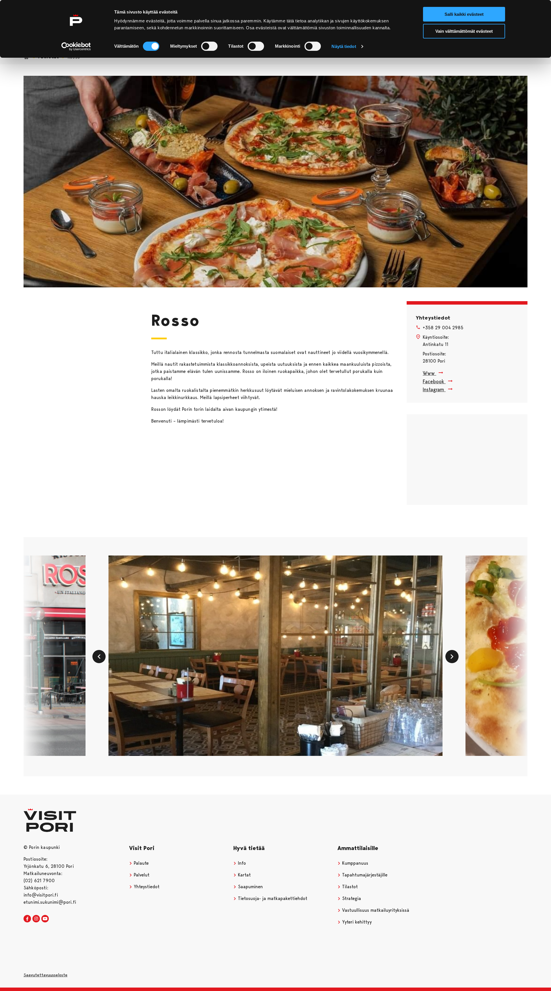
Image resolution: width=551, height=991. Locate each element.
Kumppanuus (354, 863)
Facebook (434, 381)
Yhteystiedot (146, 886)
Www (429, 373)
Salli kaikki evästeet (464, 14)
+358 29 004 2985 (443, 327)
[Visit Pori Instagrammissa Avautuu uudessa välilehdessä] (36, 919)
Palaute (140, 863)
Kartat (243, 875)
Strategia (351, 898)
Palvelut (141, 875)
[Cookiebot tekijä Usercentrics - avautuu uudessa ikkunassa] (76, 46)
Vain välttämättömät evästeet (464, 31)
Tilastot (349, 886)
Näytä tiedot (343, 46)
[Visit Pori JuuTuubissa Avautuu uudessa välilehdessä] (45, 919)
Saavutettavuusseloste (45, 975)
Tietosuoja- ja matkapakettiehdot (271, 898)
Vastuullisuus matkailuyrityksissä (375, 910)
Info (241, 863)
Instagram (434, 389)
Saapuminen (249, 886)
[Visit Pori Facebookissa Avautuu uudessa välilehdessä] (27, 919)
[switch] (209, 46)
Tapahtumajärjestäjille (364, 875)
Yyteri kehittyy (356, 922)
